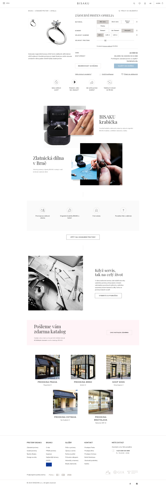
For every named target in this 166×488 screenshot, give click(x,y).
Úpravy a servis (70, 451)
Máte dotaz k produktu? (83, 74)
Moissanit (127, 30)
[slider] (105, 40)
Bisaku (30, 11)
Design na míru (32, 457)
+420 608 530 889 (123, 451)
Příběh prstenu (51, 451)
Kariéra (86, 464)
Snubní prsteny (32, 451)
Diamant (102, 30)
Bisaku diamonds (70, 464)
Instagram (136, 484)
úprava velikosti (107, 46)
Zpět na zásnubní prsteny (83, 237)
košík (158, 3)
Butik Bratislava (89, 457)
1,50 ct (115, 35)
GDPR (48, 460)
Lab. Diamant (115, 30)
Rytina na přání (70, 454)
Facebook (130, 484)
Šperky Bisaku (31, 454)
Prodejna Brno (89, 451)
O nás (48, 447)
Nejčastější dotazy (52, 457)
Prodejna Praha (89, 447)
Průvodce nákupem (71, 457)
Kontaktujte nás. (132, 61)
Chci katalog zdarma (119, 332)
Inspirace (49, 454)
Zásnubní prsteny (42, 11)
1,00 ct (107, 35)
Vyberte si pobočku (108, 296)
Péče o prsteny (70, 447)
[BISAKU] (83, 3)
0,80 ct (100, 35)
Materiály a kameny (71, 460)
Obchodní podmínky (91, 460)
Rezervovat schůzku (88, 66)
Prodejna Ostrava (90, 454)
